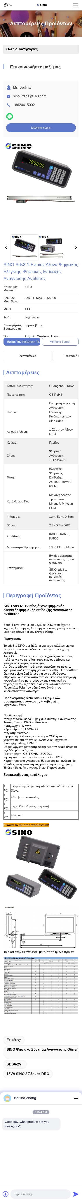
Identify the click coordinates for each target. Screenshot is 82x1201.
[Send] (75, 1194)
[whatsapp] (10, 116)
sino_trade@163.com (29, 96)
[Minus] (76, 1098)
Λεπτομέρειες (27, 356)
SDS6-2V (14, 1064)
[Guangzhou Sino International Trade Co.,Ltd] (42, 5)
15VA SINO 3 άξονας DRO (28, 1074)
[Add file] (6, 1194)
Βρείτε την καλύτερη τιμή (24, 341)
